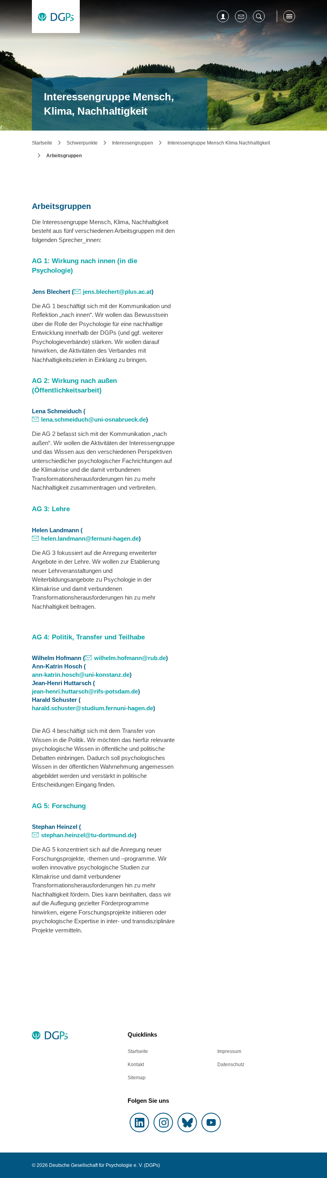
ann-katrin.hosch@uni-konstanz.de (81, 674)
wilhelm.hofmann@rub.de (130, 657)
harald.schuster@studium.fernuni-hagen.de (92, 708)
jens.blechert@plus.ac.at (117, 291)
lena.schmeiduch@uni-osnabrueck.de (93, 419)
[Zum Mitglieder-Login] (223, 16)
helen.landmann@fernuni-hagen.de (90, 538)
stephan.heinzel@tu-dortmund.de (87, 835)
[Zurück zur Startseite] (56, 16)
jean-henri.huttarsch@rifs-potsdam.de (85, 691)
